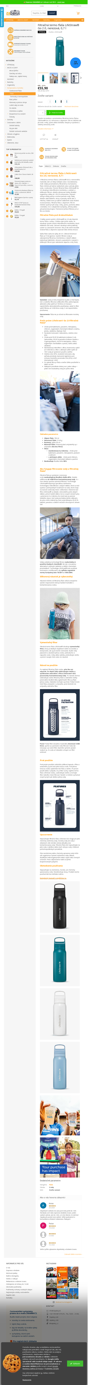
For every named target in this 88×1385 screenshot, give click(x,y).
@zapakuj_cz (53, 1323)
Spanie (9, 140)
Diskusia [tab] (56, 166)
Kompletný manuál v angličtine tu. (53, 878)
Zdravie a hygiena (13, 134)
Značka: (55, 32)
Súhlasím (76, 1363)
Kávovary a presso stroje (18, 102)
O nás (42, 6)
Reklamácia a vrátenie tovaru (16, 1281)
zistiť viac (61, 2)
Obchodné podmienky (13, 1287)
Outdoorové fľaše (15, 91)
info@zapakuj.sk (55, 1311)
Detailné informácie (44, 129)
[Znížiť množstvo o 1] (45, 114)
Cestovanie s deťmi (13, 122)
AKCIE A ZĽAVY (12, 68)
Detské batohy (14, 125)
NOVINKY (10, 79)
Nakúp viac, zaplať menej (18, 76)
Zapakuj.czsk (53, 1317)
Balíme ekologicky (12, 1276)
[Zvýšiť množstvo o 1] (45, 111)
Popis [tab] (41, 166)
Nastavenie (27, 1380)
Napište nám (10, 1295)
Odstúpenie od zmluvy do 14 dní (17, 1284)
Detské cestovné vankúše (18, 131)
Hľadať (52, 13)
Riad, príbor (13, 99)
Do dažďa (12, 108)
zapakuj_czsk (53, 1320)
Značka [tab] (63, 166)
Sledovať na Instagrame (64, 1302)
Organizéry (11, 85)
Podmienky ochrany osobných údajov (19, 1290)
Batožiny (10, 82)
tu (41, 1373)
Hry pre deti (13, 128)
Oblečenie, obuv (12, 143)
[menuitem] (9, 20)
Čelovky (12, 117)
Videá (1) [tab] (48, 166)
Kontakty (9, 1298)
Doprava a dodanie (12, 1270)
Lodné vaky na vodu (16, 105)
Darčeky (10, 120)
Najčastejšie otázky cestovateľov (17, 1292)
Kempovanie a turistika (15, 88)
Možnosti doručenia (71, 106)
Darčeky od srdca (15, 73)
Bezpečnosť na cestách (17, 114)
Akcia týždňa (13, 71)
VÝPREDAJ (10, 65)
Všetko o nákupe (12, 1279)
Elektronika (11, 137)
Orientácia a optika (15, 111)
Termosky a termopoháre (19, 96)
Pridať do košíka (57, 113)
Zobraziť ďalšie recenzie (72, 1254)
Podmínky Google (52, 1368)
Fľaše (12, 94)
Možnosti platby (11, 1273)
